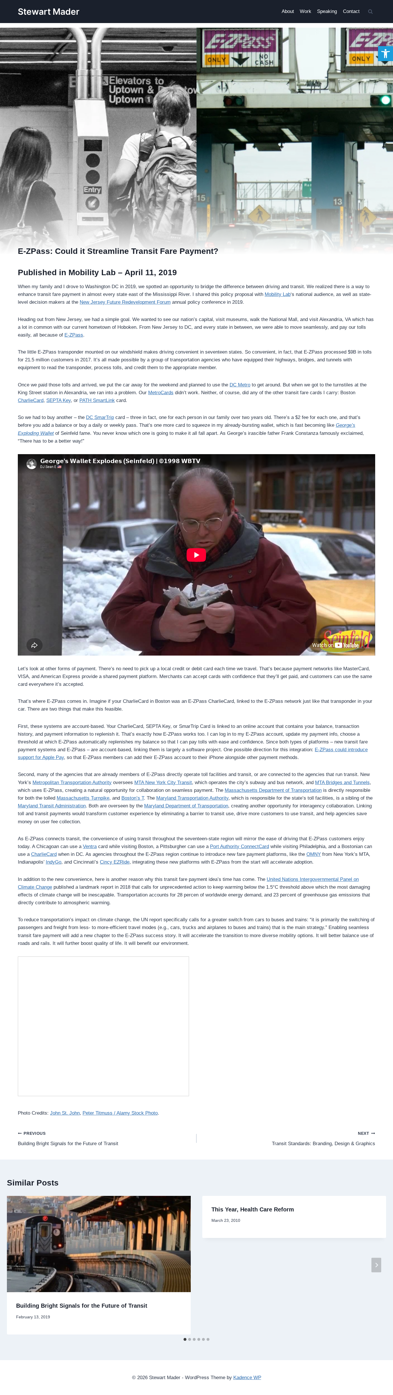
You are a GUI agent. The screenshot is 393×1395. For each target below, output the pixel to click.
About (288, 11)
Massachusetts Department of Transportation (273, 790)
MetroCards (160, 392)
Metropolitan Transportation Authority (72, 782)
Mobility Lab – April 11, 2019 (122, 272)
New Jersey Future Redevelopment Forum (125, 302)
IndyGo (53, 862)
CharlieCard (30, 400)
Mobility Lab (278, 294)
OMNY (313, 854)
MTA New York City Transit (163, 782)
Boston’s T (132, 798)
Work (305, 11)
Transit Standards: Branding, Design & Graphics (323, 1138)
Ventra (90, 846)
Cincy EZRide (114, 862)
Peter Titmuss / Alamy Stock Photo (120, 1113)
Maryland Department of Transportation (186, 806)
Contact (351, 11)
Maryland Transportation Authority (192, 798)
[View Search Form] (370, 11)
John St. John (65, 1113)
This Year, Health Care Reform (252, 1209)
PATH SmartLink (97, 400)
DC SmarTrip (100, 417)
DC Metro (240, 385)
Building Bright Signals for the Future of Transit (68, 1138)
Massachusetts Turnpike (83, 798)
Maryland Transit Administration (52, 806)
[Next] (376, 1265)
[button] (385, 53)
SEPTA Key (58, 400)
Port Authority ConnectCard (239, 846)
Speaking (327, 11)
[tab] (185, 1339)
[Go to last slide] (17, 1265)
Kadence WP (247, 1377)
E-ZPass (73, 335)
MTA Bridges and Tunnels (342, 782)
